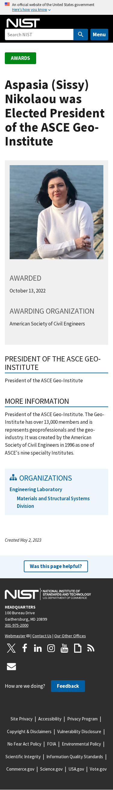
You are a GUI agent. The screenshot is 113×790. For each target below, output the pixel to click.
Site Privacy (22, 719)
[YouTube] (64, 648)
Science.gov (51, 769)
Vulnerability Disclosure (79, 731)
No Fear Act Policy (24, 744)
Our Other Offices (70, 635)
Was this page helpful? (56, 566)
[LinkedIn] (38, 648)
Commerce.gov (20, 769)
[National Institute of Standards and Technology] (48, 594)
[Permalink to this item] (73, 401)
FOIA (51, 744)
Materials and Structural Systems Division (53, 502)
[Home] (23, 23)
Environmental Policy (81, 744)
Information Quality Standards (74, 756)
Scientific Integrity (23, 756)
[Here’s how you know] (56, 7)
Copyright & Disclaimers (29, 731)
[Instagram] (51, 648)
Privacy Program (82, 719)
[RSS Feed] (91, 648)
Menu (99, 34)
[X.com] (11, 648)
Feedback (68, 686)
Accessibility (49, 719)
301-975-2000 (16, 625)
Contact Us (42, 635)
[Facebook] (24, 648)
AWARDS (20, 58)
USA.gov (76, 769)
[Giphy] (77, 648)
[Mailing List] (11, 666)
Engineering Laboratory (36, 489)
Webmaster (15, 635)
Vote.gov (98, 769)
